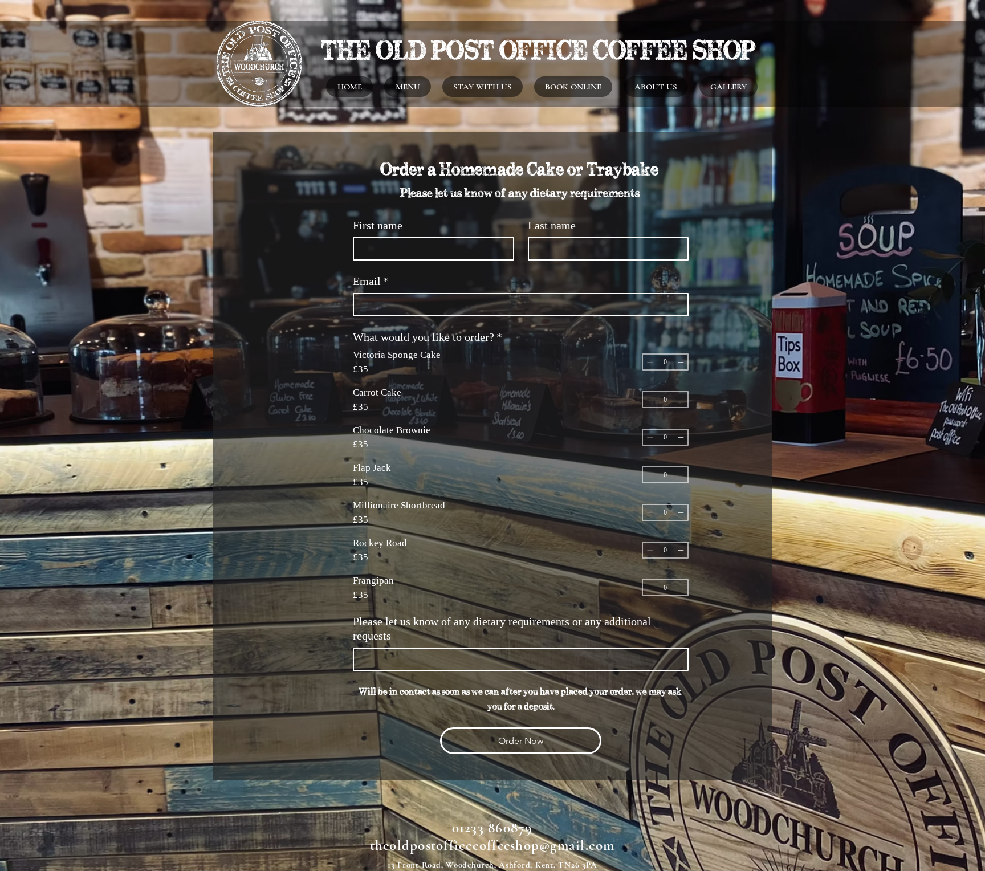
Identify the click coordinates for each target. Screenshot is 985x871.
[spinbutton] (665, 362)
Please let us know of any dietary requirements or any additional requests (502, 628)
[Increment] (680, 362)
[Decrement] (650, 362)
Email (371, 281)
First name (377, 225)
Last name (552, 225)
